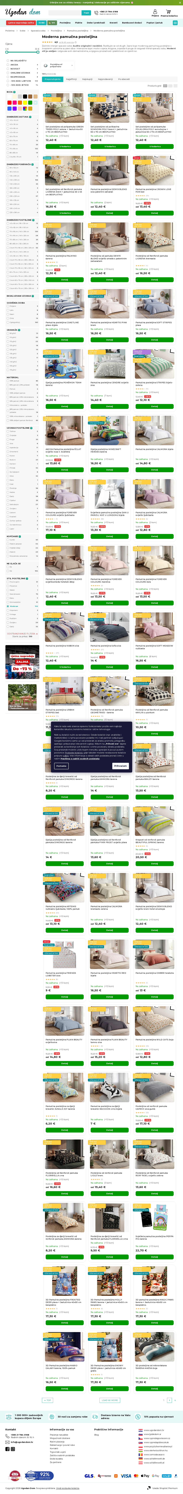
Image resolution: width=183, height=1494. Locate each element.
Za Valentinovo (24, 525)
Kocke (24, 456)
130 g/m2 (24, 354)
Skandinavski (24, 594)
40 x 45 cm (24, 120)
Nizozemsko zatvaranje (24, 556)
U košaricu (65, 146)
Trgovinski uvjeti (58, 1452)
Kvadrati (24, 517)
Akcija (24, 64)
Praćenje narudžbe (59, 1435)
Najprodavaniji (105, 79)
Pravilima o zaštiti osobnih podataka (80, 758)
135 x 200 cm (24, 176)
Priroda (24, 468)
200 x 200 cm (24, 192)
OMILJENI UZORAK (24, 73)
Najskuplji (87, 79)
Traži (86, 13)
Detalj (109, 213)
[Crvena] (9, 103)
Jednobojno (24, 504)
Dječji (24, 627)
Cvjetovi (24, 500)
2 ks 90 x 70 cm (24, 157)
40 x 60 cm (24, 128)
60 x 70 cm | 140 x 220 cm (24, 272)
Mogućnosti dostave (60, 1438)
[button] (76, 42)
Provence (24, 586)
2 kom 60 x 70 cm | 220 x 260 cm (24, 284)
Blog (96, 1435)
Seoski (24, 590)
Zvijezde (24, 435)
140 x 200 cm (24, 180)
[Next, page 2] (169, 1400)
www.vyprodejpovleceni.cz (157, 1438)
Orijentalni (24, 610)
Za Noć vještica (24, 521)
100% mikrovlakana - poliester (24, 416)
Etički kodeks (56, 1459)
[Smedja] (30, 97)
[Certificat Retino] (39, 1476)
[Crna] (25, 97)
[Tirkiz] (35, 103)
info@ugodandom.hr (22, 1442)
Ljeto (24, 310)
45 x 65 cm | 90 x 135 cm (24, 223)
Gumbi (24, 540)
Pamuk (24, 389)
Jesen (24, 314)
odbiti (66, 756)
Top (49, 1400)
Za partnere (55, 1462)
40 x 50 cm (24, 124)
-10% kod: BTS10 (24, 85)
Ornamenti (24, 452)
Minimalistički (24, 602)
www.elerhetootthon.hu (156, 1450)
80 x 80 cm (24, 153)
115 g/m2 (24, 341)
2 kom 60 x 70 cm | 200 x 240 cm (24, 280)
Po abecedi (124, 79)
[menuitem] (21, 23)
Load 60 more (110, 1400)
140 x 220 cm (24, 184)
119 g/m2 (24, 370)
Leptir (24, 529)
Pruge (24, 439)
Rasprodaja (24, 77)
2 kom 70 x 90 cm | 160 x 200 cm (24, 264)
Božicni (24, 460)
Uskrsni (24, 513)
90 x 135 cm (24, 168)
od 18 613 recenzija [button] (66, 42)
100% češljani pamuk (24, 393)
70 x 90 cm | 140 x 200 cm (24, 231)
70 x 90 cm (24, 149)
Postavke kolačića (74, 753)
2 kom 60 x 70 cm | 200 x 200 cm (24, 288)
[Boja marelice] (20, 109)
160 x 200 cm (24, 188)
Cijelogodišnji (24, 322)
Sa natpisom (24, 472)
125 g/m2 (24, 350)
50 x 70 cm (24, 136)
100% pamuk (24, 381)
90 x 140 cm (24, 172)
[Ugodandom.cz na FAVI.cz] (15, 1476)
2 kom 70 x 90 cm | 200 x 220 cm (24, 248)
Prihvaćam (120, 766)
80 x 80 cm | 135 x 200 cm (24, 244)
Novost (24, 69)
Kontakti (54, 1448)
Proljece (24, 306)
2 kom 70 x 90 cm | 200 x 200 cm (24, 260)
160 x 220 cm (24, 204)
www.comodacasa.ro (154, 1454)
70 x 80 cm (24, 145)
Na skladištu (18, 60)
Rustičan (24, 618)
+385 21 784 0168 (20, 1435)
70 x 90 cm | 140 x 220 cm (24, 236)
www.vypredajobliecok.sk (156, 1442)
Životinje (24, 488)
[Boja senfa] (30, 109)
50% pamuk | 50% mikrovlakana (24, 401)
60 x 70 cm (24, 140)
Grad (24, 484)
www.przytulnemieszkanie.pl (158, 1446)
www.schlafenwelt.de (154, 1458)
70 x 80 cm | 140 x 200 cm (24, 240)
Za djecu (24, 622)
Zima (24, 318)
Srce (24, 443)
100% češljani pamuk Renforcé (24, 420)
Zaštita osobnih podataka (62, 1455)
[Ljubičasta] (14, 109)
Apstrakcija (24, 448)
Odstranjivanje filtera (21, 634)
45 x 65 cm (24, 132)
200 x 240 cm (24, 208)
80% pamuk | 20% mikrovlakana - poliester (24, 410)
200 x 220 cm (24, 196)
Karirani (24, 464)
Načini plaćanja (57, 1442)
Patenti (24, 552)
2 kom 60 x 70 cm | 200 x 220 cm (24, 276)
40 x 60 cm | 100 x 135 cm (24, 256)
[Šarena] (25, 108)
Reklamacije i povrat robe (62, 1445)
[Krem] (14, 97)
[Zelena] (30, 103)
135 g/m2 (24, 358)
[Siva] (20, 97)
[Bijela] (9, 97)
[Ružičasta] (14, 103)
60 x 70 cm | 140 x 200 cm (24, 252)
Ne (24, 571)
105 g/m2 (24, 366)
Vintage (24, 614)
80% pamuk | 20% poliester (24, 385)
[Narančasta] (20, 103)
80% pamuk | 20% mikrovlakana (24, 397)
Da (24, 567)
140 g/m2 (24, 362)
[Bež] (35, 97)
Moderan (24, 606)
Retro (24, 598)
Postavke (61, 766)
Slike (24, 476)
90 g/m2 (24, 333)
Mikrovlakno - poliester (24, 405)
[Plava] (9, 109)
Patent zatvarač (24, 544)
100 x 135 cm (24, 200)
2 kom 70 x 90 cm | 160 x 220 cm (24, 268)
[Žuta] (25, 103)
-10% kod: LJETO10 (24, 81)
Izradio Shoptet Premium (165, 1488)
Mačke (24, 492)
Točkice (24, 431)
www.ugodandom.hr (154, 1430)
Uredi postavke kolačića (67, 1488)
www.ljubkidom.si (152, 1434)
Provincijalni (24, 582)
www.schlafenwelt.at (154, 1463)
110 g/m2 (24, 337)
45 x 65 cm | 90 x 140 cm (24, 227)
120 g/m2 (24, 345)
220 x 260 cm (24, 212)
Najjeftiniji (71, 79)
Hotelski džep (24, 548)
